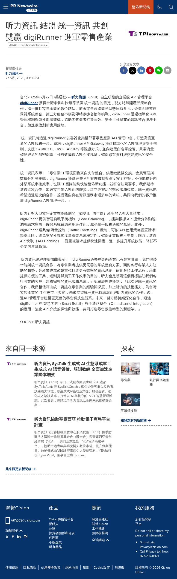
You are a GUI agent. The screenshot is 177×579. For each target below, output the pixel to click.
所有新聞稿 (143, 519)
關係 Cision (100, 524)
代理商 (54, 537)
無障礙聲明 (100, 533)
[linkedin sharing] (141, 70)
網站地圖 (71, 567)
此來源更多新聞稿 (18, 469)
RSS (86, 567)
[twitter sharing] (132, 71)
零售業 (125, 380)
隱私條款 (29, 567)
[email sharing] (167, 70)
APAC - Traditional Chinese (27, 45)
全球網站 (99, 540)
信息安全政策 (50, 567)
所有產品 (55, 547)
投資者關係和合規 (62, 533)
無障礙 (119, 567)
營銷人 (54, 524)
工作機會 (98, 528)
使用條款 (12, 567)
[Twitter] (8, 536)
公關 (52, 528)
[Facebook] (13, 536)
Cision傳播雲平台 (61, 519)
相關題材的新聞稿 (134, 420)
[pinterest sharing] (150, 70)
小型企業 (55, 542)
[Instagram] (25, 536)
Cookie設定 (102, 567)
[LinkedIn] (19, 536)
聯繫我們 (12, 530)
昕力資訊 (78, 97)
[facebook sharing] (124, 70)
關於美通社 (100, 519)
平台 (138, 524)
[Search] (171, 7)
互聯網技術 (129, 410)
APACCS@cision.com (25, 520)
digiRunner (29, 103)
